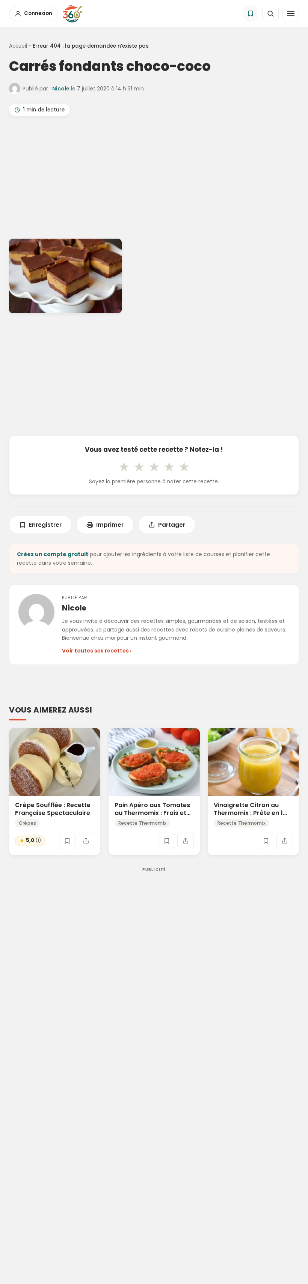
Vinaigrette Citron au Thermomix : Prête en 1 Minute (248, 813)
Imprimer (110, 525)
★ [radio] (124, 467)
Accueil (18, 46)
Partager (171, 525)
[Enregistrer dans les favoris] (67, 841)
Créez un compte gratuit (52, 554)
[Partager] (86, 841)
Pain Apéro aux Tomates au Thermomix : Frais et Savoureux (152, 813)
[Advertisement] (154, 179)
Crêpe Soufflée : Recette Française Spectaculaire (53, 809)
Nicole (60, 88)
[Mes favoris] (250, 13)
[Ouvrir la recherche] (270, 13)
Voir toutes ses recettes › (96, 650)
